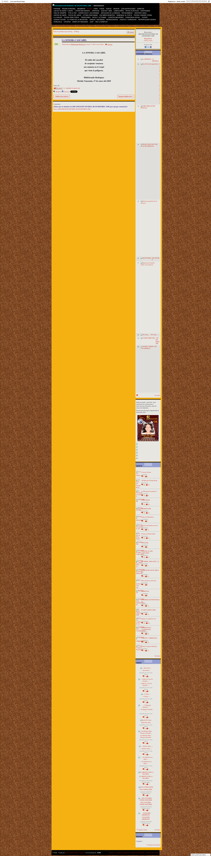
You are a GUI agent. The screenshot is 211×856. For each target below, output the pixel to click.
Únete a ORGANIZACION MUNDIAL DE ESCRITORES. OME (72, 109)
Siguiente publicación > (125, 96)
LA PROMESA (155, 60)
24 (148, 614)
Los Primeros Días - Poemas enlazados (146, 736)
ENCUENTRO (155, 259)
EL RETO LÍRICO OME (148, 610)
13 (144, 504)
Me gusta (59, 88)
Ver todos (157, 395)
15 (149, 557)
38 (149, 623)
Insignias (112, 853)
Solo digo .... (154, 335)
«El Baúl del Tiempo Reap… (150, 480)
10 (148, 576)
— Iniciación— (145, 670)
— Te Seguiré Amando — (146, 710)
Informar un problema (122, 853)
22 (149, 485)
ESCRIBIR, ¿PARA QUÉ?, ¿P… (150, 561)
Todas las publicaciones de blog (62, 31)
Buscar (209, 1)
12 (148, 606)
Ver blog (109, 44)
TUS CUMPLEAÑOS (146, 789)
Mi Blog (76, 31)
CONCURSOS (145, 500)
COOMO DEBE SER (157, 341)
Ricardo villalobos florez (147, 792)
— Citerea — (146, 696)
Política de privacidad (137, 853)
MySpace (58, 92)
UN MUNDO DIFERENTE (146, 818)
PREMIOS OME (146, 509)
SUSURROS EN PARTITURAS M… (150, 601)
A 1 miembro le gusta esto (71, 88)
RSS (137, 395)
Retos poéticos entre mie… (149, 581)
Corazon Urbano (146, 472)
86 (144, 485)
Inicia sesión (148, 40)
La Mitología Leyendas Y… (149, 491)
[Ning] (4, 1)
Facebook (67, 92)
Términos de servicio (152, 853)
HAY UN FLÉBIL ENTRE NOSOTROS (146, 803)
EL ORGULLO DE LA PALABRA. (145, 777)
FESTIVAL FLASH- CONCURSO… (147, 552)
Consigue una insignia (153, 845)
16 (149, 538)
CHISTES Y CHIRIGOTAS (149, 638)
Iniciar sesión (181, 1)
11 (148, 566)
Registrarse (172, 1)
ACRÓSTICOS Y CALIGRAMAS (146, 628)
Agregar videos (142, 830)
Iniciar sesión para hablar (198, 854)
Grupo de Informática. (147, 517)
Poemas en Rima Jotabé (148, 534)
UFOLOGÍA (144, 543)
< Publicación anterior (62, 96)
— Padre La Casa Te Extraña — (146, 684)
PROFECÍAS (145, 591)
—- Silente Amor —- (146, 749)
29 (149, 504)
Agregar (131, 32)
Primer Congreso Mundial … (149, 646)
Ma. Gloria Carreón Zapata (147, 781)
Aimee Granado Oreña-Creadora (74, 853)
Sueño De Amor (146, 722)
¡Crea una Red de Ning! (17, 1)
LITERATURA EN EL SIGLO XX (150, 571)
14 (144, 496)
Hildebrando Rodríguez (78, 44)
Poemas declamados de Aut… (150, 525)
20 (148, 634)
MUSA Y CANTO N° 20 (148, 619)
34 (144, 513)
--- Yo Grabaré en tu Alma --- (146, 762)
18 (149, 513)
